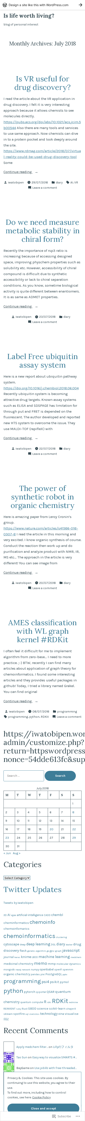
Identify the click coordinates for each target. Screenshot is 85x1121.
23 (7, 837)
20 (51, 829)
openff (58, 969)
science (42, 1008)
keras (17, 957)
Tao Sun (21, 1057)
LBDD (35, 957)
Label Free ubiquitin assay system (42, 360)
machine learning (54, 957)
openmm (68, 969)
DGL (53, 944)
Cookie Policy (41, 1097)
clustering (61, 937)
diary (59, 182)
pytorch (29, 992)
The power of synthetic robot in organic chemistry (43, 496)
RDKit (45, 716)
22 (74, 829)
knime (26, 957)
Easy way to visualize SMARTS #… (54, 1057)
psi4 (45, 981)
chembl (57, 915)
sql (27, 1014)
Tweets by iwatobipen (18, 902)
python (34, 716)
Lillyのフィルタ (63, 1047)
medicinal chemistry (18, 964)
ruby (18, 1008)
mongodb (9, 969)
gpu (52, 950)
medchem (76, 957)
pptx (65, 974)
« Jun (7, 853)
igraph (58, 951)
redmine (73, 1002)
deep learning (38, 944)
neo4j (18, 969)
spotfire (19, 1014)
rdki (49, 1002)
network (26, 969)
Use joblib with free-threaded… (55, 1068)
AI (71, 182)
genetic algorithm (36, 951)
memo (40, 963)
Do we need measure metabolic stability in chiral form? (43, 230)
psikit (54, 982)
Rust (24, 1008)
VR (76, 182)
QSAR (50, 992)
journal (8, 957)
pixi (43, 974)
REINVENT (9, 1008)
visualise (71, 1014)
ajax (13, 915)
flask (23, 951)
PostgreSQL (53, 974)
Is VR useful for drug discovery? (42, 83)
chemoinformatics (29, 935)
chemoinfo (42, 922)
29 (74, 837)
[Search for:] (24, 775)
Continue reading (18, 172)
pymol (64, 982)
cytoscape (11, 944)
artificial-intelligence (30, 915)
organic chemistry (16, 974)
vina (61, 1014)
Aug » (16, 853)
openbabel (47, 969)
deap (23, 944)
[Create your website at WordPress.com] (42, 5)
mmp (52, 964)
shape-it (71, 1008)
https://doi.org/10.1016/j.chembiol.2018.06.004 (41, 388)
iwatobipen (16, 182)
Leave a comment (44, 188)
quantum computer (31, 1002)
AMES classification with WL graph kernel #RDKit (42, 631)
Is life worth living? (28, 15)
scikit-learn (57, 1008)
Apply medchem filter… (32, 1047)
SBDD (32, 1008)
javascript (71, 950)
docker (69, 944)
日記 (6, 1019)
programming (67, 711)
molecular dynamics (68, 963)
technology (49, 1014)
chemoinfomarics (16, 929)
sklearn (8, 1013)
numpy (35, 969)
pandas (35, 974)
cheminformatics (16, 923)
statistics (34, 1014)
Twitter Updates (32, 889)
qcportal (41, 991)
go (48, 951)
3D (5, 915)
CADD (47, 915)
